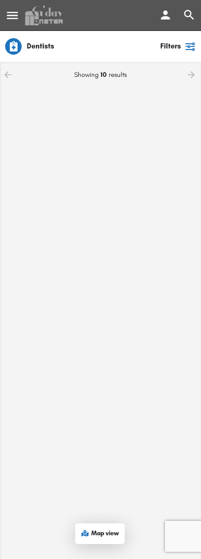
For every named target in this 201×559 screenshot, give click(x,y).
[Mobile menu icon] (12, 15)
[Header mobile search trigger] (189, 15)
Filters (170, 46)
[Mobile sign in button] (165, 15)
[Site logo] (45, 15)
